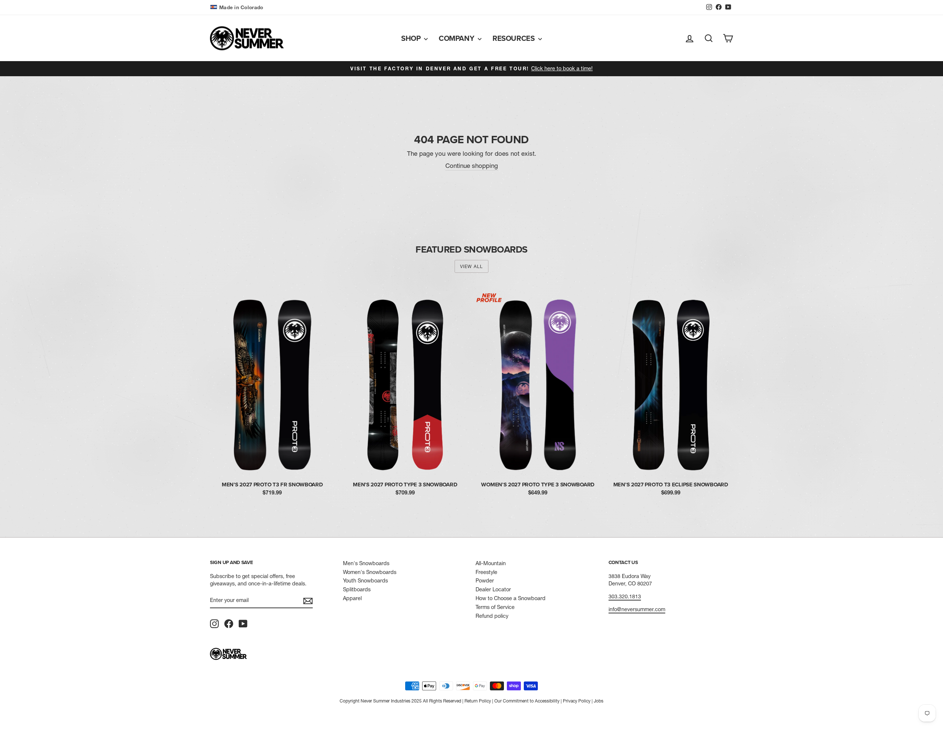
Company (457, 38)
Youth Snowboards (365, 580)
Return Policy (478, 701)
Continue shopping (471, 165)
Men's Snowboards (366, 563)
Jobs (598, 701)
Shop (411, 38)
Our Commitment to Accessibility (527, 701)
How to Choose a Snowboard (511, 598)
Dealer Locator (493, 589)
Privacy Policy (576, 701)
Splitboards (357, 589)
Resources (514, 38)
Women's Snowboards (369, 572)
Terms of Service (495, 607)
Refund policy (492, 616)
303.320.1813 (625, 596)
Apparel (352, 598)
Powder (485, 580)
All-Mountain (491, 563)
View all (471, 266)
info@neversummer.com (637, 609)
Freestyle (486, 572)
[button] (237, 7)
